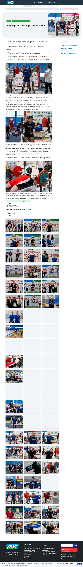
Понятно (79, 564)
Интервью (49, 5)
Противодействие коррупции (49, 551)
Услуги (44, 5)
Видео (53, 5)
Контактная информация (30, 557)
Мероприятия (48, 2)
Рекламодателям (28, 554)
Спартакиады (41, 2)
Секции (40, 5)
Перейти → (44, 9)
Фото (57, 5)
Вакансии (26, 556)
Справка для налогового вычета (32, 546)
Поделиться (17, 28)
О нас (35, 2)
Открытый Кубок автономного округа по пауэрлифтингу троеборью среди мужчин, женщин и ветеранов (69, 47)
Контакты (54, 2)
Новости (36, 5)
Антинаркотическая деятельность (50, 546)
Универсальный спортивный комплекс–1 (21, 20)
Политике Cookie (23, 565)
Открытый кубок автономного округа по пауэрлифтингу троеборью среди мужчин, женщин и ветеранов (69, 53)
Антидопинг (45, 545)
